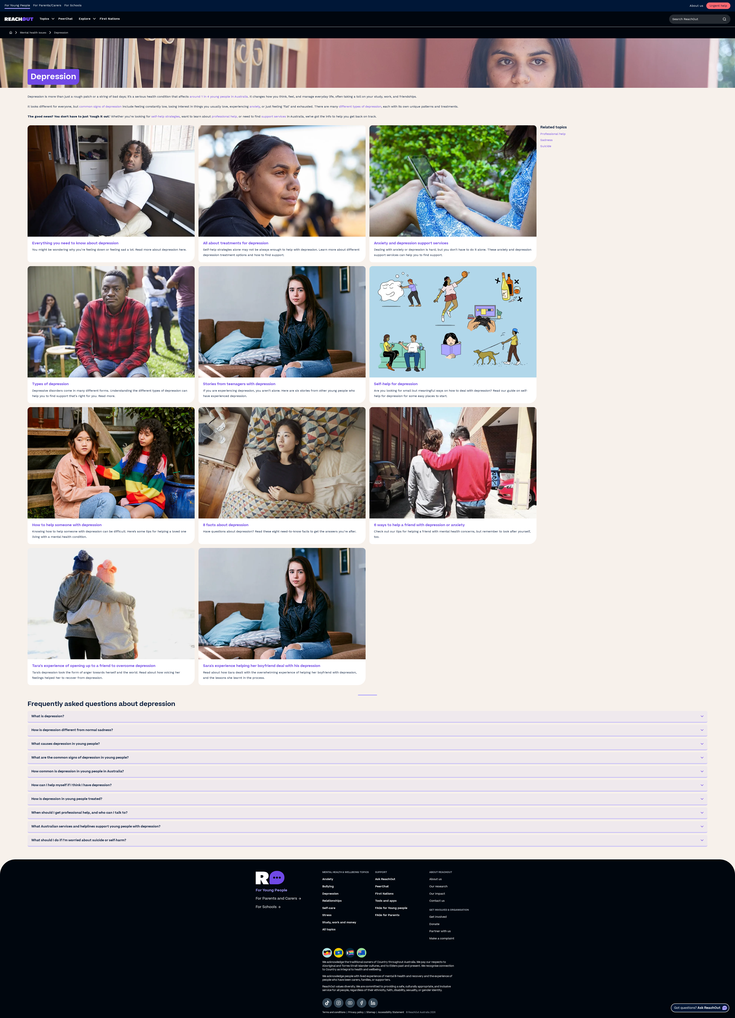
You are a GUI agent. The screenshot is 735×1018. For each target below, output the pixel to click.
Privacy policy (356, 1012)
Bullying (328, 886)
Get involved (438, 917)
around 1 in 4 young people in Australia (219, 96)
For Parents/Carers (47, 5)
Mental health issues (33, 32)
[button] (367, 717)
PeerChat (382, 886)
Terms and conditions (333, 1012)
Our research (438, 886)
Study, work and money (339, 922)
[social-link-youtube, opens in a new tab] (350, 1003)
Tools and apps (386, 901)
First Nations (384, 894)
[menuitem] (45, 19)
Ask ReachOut (385, 879)
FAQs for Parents (387, 915)
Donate (434, 924)
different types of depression (360, 106)
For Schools (73, 5)
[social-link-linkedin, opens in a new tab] (373, 1003)
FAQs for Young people (391, 908)
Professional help (553, 134)
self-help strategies (165, 116)
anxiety (255, 106)
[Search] (724, 19)
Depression (330, 894)
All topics (329, 930)
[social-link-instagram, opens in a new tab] (338, 1003)
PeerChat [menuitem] (65, 18)
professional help (224, 116)
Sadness (546, 140)
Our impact (437, 894)
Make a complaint (441, 939)
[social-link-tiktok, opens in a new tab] (327, 1003)
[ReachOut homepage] (10, 32)
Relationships (332, 901)
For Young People (17, 5)
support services (273, 116)
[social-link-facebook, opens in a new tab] (361, 1003)
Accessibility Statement (391, 1012)
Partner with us (440, 931)
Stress (327, 915)
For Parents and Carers (276, 898)
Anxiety (327, 879)
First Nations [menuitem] (110, 18)
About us (696, 5)
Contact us (437, 901)
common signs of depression (100, 106)
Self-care (328, 908)
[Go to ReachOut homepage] (19, 19)
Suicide (545, 146)
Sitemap (370, 1012)
